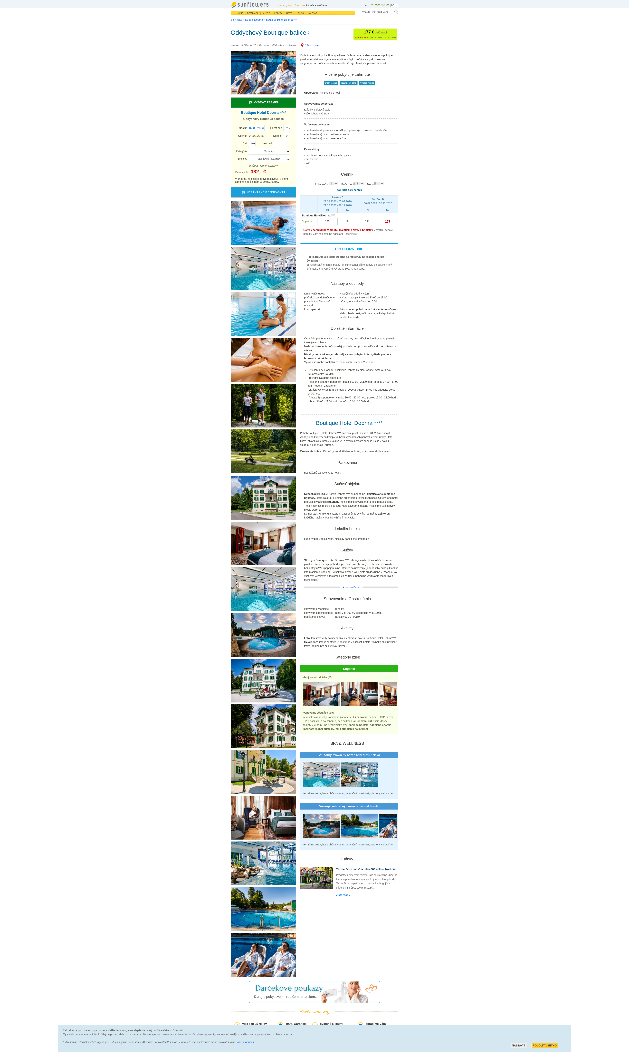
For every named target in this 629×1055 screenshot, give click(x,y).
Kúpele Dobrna (254, 19)
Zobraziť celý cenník (349, 190)
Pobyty (278, 13)
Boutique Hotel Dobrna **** (281, 19)
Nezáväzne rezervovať (266, 192)
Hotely (290, 13)
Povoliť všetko (545, 1045)
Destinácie (252, 13)
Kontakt (312, 13)
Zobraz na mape (312, 45)
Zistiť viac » (343, 895)
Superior (269, 151)
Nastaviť (518, 1045)
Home (240, 13)
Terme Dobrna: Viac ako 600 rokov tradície (366, 869)
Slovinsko (236, 19)
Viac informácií (245, 1042)
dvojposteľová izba (269, 159)
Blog (301, 13)
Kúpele (266, 13)
